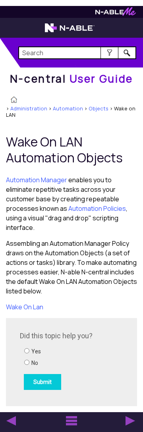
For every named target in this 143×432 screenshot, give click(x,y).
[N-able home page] (70, 31)
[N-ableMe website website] (115, 13)
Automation (68, 108)
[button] (109, 52)
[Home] (14, 100)
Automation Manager (36, 180)
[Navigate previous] (11, 421)
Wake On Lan (24, 307)
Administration (28, 108)
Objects (98, 108)
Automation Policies (97, 208)
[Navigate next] (130, 421)
